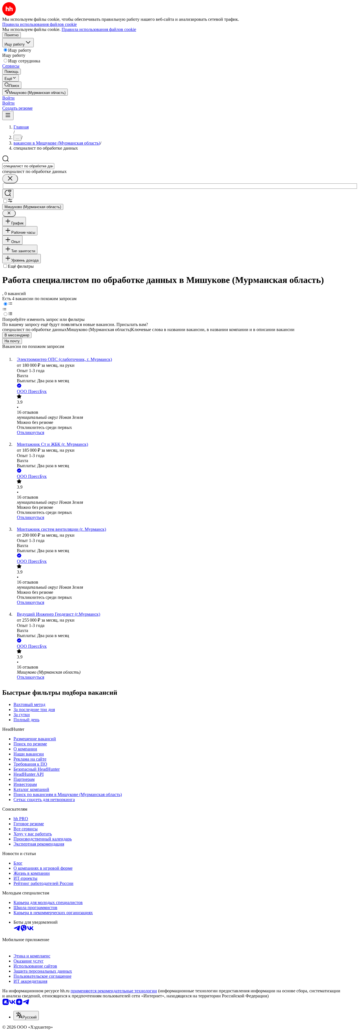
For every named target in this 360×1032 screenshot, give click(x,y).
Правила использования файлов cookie (99, 29)
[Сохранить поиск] (8, 193)
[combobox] (28, 166)
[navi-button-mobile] (8, 115)
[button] (8, 98)
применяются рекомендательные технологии (114, 990)
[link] (11, 85)
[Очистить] (10, 178)
